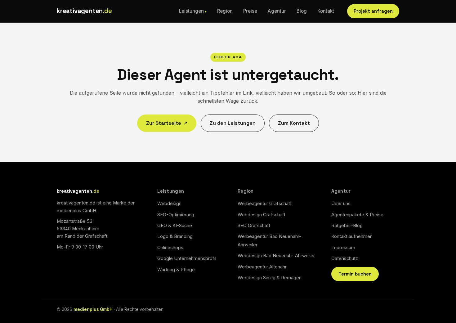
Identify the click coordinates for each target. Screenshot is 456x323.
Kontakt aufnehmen (352, 236)
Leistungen (191, 11)
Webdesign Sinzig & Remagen (270, 277)
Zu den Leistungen (233, 123)
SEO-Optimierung (175, 215)
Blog (302, 11)
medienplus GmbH (93, 309)
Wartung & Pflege (176, 269)
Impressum (343, 247)
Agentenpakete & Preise (357, 215)
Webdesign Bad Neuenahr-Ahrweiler (276, 255)
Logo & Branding (175, 236)
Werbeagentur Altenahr (262, 267)
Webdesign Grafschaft (261, 215)
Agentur (277, 11)
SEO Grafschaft (254, 225)
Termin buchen (355, 274)
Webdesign (169, 203)
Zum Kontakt (294, 123)
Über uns (341, 203)
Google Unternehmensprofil (186, 258)
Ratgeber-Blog (347, 225)
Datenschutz (344, 258)
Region (225, 11)
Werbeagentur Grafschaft (265, 203)
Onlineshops (170, 247)
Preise (250, 11)
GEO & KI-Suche (174, 225)
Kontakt (325, 11)
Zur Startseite (166, 123)
